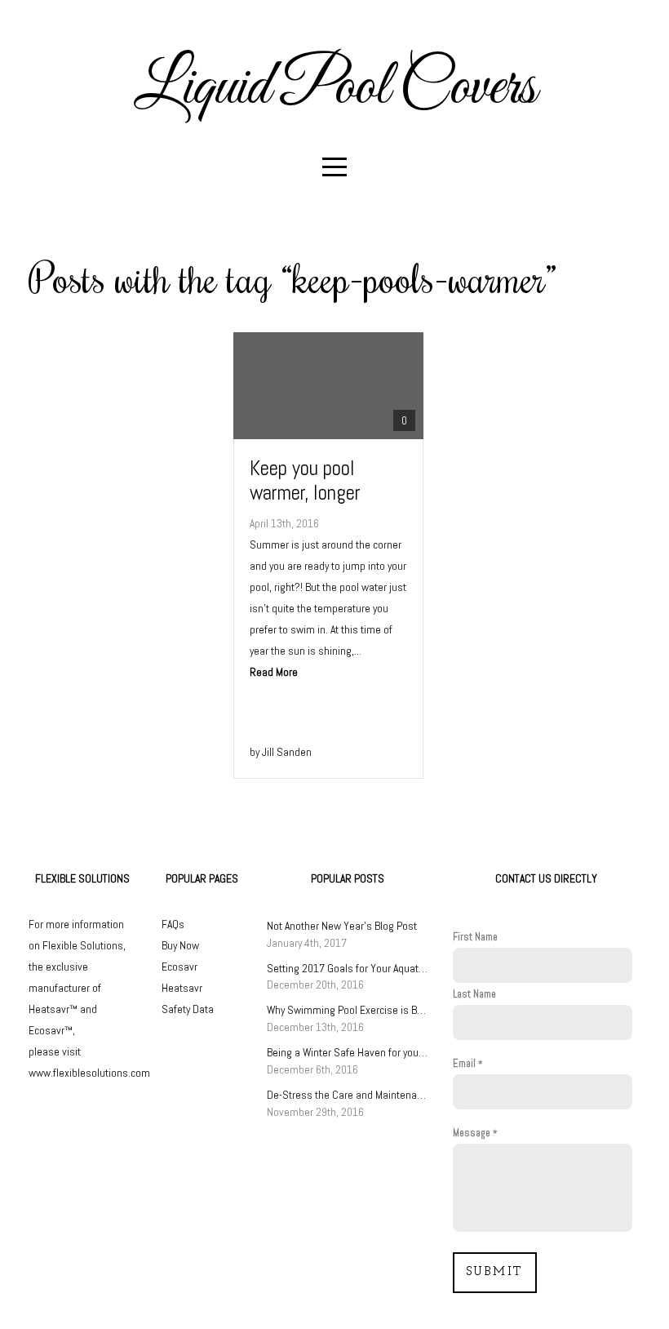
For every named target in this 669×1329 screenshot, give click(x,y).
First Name (475, 937)
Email (464, 1063)
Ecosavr (179, 966)
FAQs (173, 924)
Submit (495, 1272)
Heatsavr (182, 987)
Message (471, 1133)
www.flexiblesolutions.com (89, 1072)
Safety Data (188, 1009)
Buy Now (180, 945)
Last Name (474, 994)
